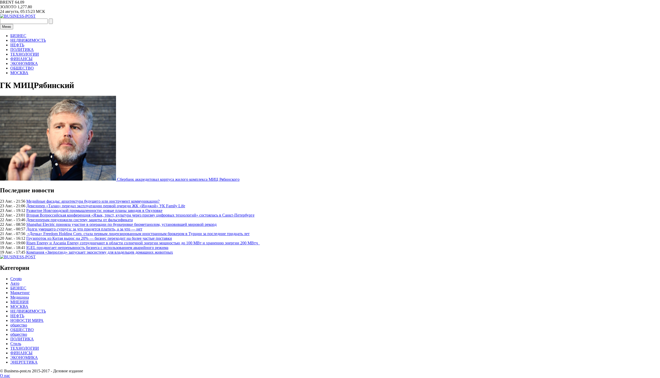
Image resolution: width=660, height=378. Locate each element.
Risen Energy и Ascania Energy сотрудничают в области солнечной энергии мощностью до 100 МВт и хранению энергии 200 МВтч (143, 243)
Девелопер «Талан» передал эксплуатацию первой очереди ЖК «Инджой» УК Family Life (105, 206)
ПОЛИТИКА (22, 49)
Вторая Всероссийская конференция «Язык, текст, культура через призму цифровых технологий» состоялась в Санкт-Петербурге (140, 215)
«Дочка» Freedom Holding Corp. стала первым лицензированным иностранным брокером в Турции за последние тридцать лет (138, 233)
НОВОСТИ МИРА (27, 320)
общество (18, 325)
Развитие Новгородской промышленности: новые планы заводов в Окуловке (94, 210)
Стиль (15, 343)
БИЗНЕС (18, 35)
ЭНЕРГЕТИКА (24, 362)
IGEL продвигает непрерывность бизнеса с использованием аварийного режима (97, 247)
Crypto (16, 279)
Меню (6, 27)
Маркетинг (20, 292)
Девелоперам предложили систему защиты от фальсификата (79, 220)
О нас (5, 375)
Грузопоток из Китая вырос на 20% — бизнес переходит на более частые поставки (99, 238)
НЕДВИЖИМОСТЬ (28, 40)
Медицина (19, 297)
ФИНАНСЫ (21, 59)
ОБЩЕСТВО (22, 68)
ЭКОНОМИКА (24, 63)
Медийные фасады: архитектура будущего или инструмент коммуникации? (93, 201)
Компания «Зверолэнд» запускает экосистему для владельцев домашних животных (99, 252)
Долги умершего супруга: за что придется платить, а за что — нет (84, 229)
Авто (14, 283)
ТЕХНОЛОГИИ (24, 54)
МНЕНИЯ (19, 302)
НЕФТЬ (17, 45)
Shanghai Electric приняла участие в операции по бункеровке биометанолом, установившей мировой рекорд (121, 224)
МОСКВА (19, 73)
